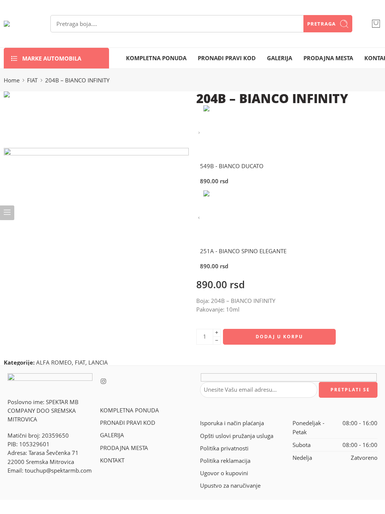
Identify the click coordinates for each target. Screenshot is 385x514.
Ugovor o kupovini (224, 473)
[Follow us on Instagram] (103, 381)
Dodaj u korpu (279, 336)
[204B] (32, 119)
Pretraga (321, 23)
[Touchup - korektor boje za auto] (18, 24)
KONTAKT (112, 460)
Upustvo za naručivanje (230, 485)
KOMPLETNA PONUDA (156, 58)
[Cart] (376, 23)
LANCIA (98, 362)
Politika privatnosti (224, 448)
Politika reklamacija (225, 460)
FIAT (32, 80)
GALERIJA (279, 58)
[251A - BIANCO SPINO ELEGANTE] (199, 218)
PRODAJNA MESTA (328, 58)
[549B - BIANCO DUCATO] (199, 133)
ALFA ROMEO (54, 362)
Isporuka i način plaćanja (232, 423)
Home (12, 80)
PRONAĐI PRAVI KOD (227, 58)
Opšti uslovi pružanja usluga (236, 435)
